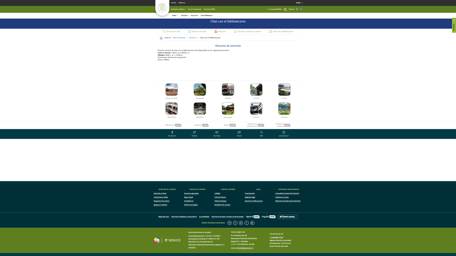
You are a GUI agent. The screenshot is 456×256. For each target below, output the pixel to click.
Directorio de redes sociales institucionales (227, 217)
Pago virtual (188, 197)
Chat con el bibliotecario (283, 32)
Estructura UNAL (209, 9)
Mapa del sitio (163, 217)
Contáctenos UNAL (161, 197)
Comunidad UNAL (275, 9)
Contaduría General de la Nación (287, 193)
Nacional (173, 3)
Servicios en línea (199, 32)
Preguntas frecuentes (161, 201)
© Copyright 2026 (276, 237)
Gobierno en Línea (282, 197)
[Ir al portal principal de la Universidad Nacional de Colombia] (162, 8)
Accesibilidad (204, 217)
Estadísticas (188, 201)
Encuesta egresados (191, 193)
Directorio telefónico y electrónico (184, 217)
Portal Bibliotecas (206, 15)
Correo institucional (194, 9)
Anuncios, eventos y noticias (249, 32)
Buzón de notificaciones (254, 201)
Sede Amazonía (179, 38)
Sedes (298, 3)
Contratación (250, 193)
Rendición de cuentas (222, 205)
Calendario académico (178, 9)
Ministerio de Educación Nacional (287, 201)
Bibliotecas (182, 3)
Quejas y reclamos (160, 205)
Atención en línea (160, 193)
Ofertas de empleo (191, 205)
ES (297, 9)
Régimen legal (250, 197)
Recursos (222, 32)
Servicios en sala (173, 32)
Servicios (291, 9)
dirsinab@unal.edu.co (245, 248)
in (229, 223)
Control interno (220, 197)
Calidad (217, 193)
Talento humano (220, 201)
